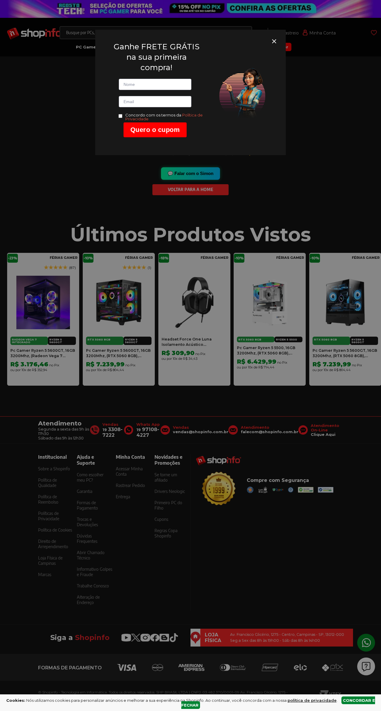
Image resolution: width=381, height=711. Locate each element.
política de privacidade (312, 700)
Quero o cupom (155, 129)
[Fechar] (274, 41)
